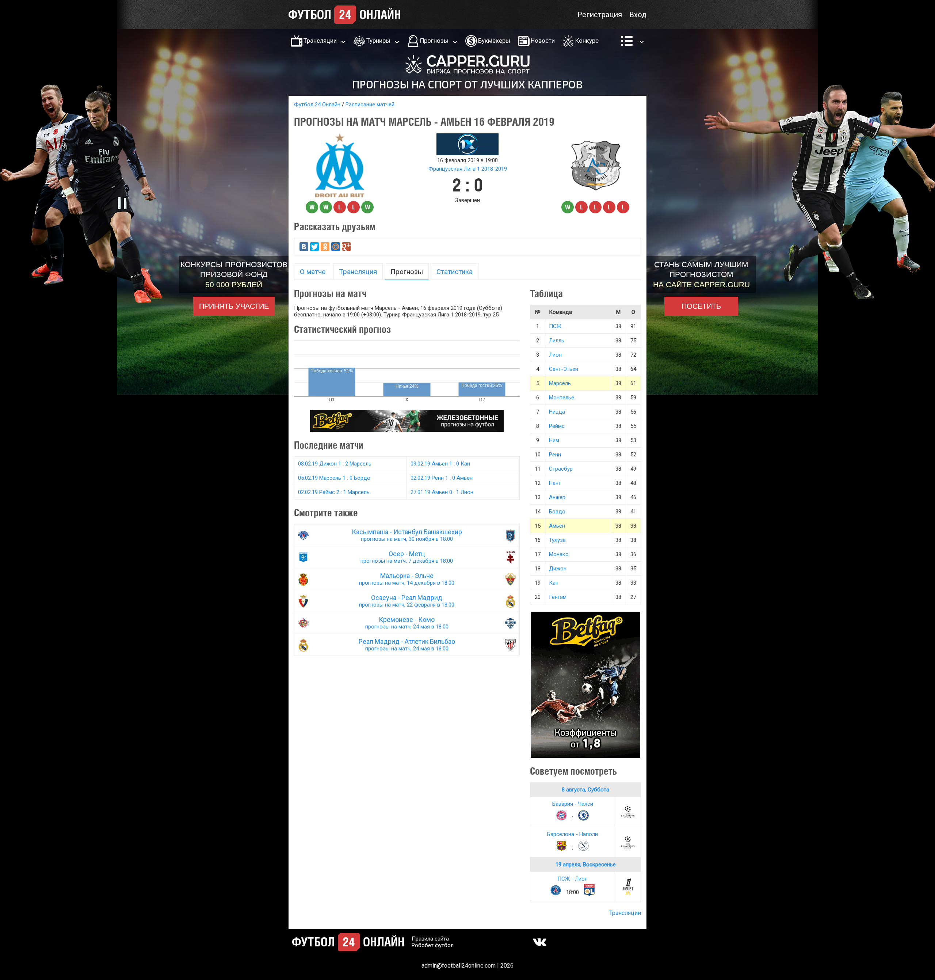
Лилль (556, 340)
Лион (555, 355)
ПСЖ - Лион (572, 878)
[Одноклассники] (325, 246)
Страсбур (561, 469)
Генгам (557, 597)
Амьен (557, 526)
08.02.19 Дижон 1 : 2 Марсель (334, 463)
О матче (312, 271)
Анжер (557, 497)
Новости (543, 40)
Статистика (454, 271)
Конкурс (587, 40)
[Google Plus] (346, 246)
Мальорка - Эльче (406, 579)
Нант (555, 483)
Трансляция (358, 271)
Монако (559, 554)
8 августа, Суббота (585, 789)
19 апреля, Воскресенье (586, 864)
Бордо (557, 511)
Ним (554, 440)
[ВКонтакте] (303, 246)
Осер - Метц (406, 557)
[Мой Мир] (335, 246)
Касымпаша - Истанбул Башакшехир (407, 535)
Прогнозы (434, 40)
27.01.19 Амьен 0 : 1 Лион (442, 492)
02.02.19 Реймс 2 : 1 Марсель (334, 492)
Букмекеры (494, 40)
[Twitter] (314, 246)
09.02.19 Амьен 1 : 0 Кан (440, 463)
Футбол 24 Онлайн (317, 104)
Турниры (378, 40)
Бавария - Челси (572, 804)
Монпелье (561, 397)
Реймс (557, 426)
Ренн (555, 454)
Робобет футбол (433, 945)
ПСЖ (555, 326)
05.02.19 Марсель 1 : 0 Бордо (334, 478)
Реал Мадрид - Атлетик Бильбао (407, 645)
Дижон (557, 568)
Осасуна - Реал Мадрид (406, 601)
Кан (553, 583)
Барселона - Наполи (572, 834)
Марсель (560, 383)
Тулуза (557, 540)
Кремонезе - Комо (407, 623)
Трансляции (320, 40)
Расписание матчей (370, 104)
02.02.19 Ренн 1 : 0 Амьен (442, 478)
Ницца (557, 412)
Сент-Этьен (563, 369)
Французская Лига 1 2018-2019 (467, 169)
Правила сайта (430, 938)
